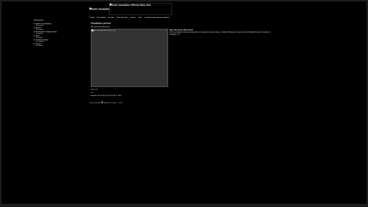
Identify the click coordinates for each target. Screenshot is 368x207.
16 (114, 95)
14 (110, 95)
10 (101, 95)
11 (103, 95)
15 (112, 95)
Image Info (94, 89)
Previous (94, 95)
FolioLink (106, 102)
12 (105, 95)
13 (108, 95)
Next (119, 95)
